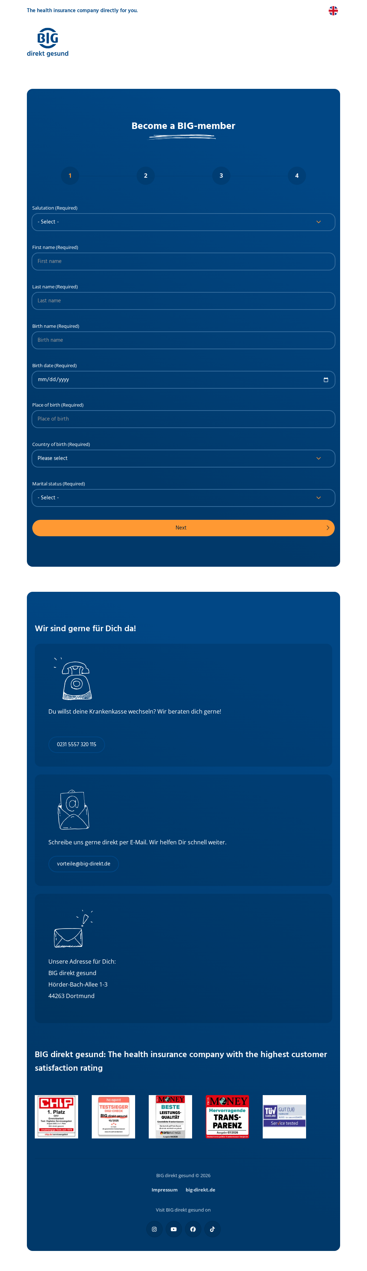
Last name (43, 286)
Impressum (165, 1189)
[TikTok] (212, 1229)
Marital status (47, 483)
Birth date (42, 365)
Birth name (44, 326)
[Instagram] (154, 1229)
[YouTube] (174, 1229)
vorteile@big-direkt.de (83, 864)
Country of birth (49, 444)
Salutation (43, 208)
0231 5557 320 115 (76, 744)
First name (43, 247)
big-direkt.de (200, 1189)
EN (322, 10)
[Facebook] (193, 1229)
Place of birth (46, 405)
